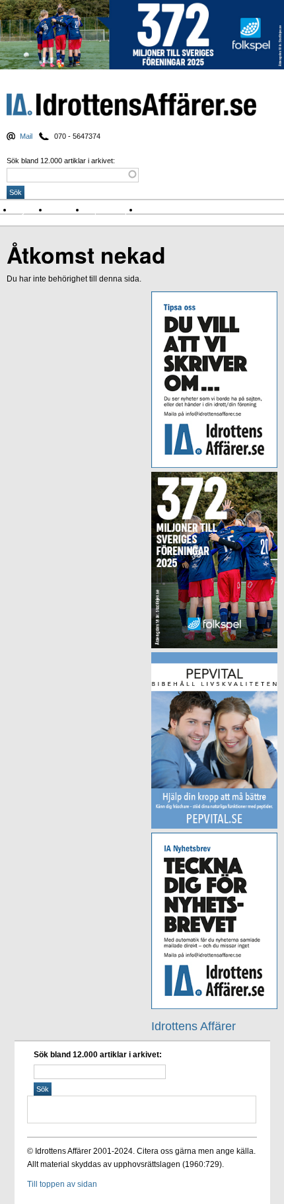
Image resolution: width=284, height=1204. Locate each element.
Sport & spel (112, 210)
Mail (26, 136)
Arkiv (152, 210)
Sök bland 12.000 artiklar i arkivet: (61, 161)
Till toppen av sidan (62, 1184)
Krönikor (67, 210)
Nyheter (31, 210)
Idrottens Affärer (131, 105)
